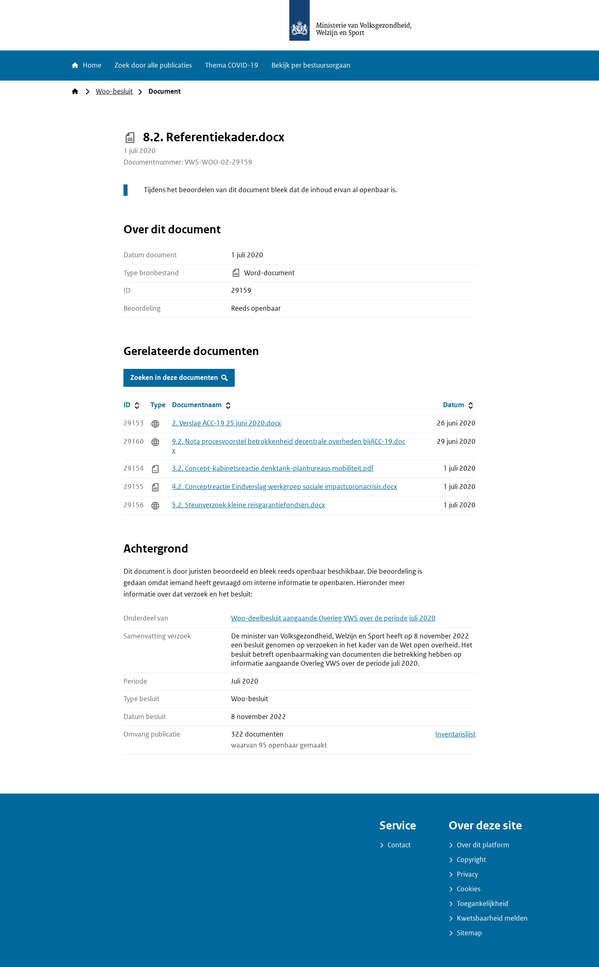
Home (91, 65)
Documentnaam (202, 404)
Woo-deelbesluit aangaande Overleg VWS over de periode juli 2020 (333, 618)
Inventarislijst (455, 734)
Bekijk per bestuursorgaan (310, 65)
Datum (459, 404)
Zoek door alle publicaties (153, 65)
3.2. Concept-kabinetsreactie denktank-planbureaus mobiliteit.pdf (273, 468)
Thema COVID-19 (231, 65)
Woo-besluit (114, 91)
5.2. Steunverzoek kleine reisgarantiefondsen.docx (248, 505)
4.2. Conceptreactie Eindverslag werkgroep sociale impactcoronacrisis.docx (284, 486)
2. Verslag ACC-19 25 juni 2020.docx (226, 423)
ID (135, 404)
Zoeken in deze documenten (174, 377)
